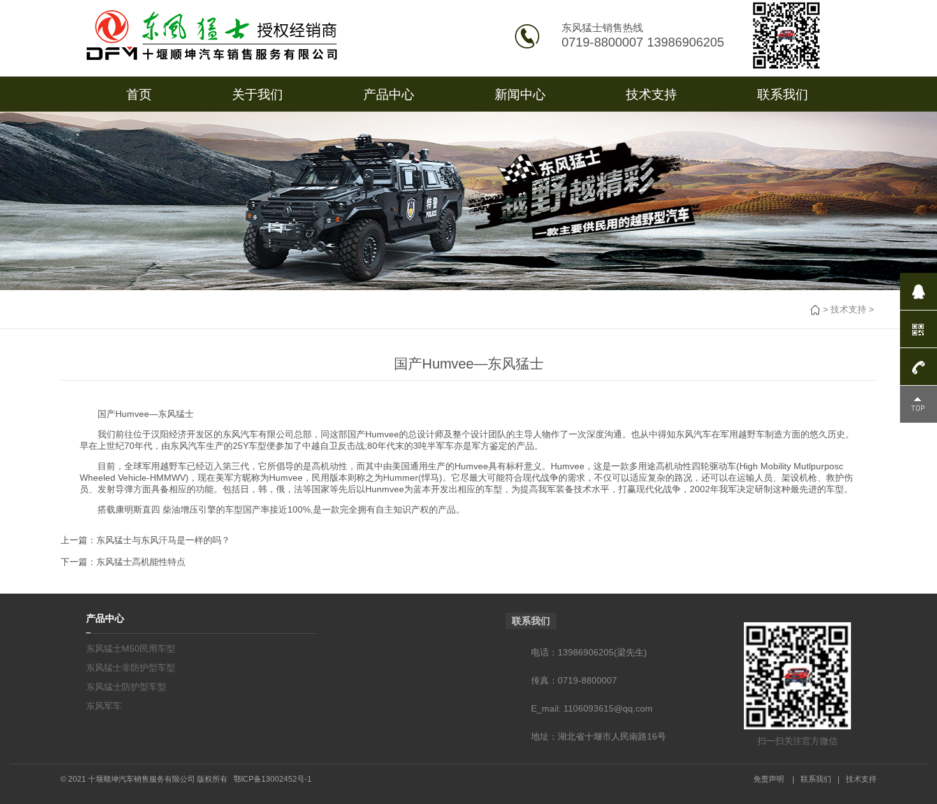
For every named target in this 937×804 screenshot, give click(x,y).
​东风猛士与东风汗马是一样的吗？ (163, 540)
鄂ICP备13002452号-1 (272, 779)
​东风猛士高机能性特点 (140, 562)
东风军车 (104, 706)
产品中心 (388, 94)
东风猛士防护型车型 (126, 687)
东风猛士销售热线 (602, 27)
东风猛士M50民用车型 (130, 648)
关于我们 (257, 94)
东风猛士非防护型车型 (130, 667)
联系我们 (782, 94)
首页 (139, 94)
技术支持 (651, 94)
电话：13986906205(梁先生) (589, 652)
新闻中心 (520, 94)
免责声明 (768, 779)
